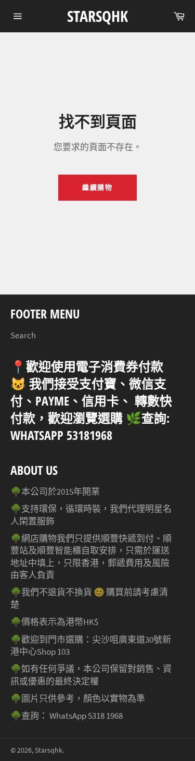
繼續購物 (97, 187)
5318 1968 (105, 715)
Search (23, 335)
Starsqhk (97, 16)
